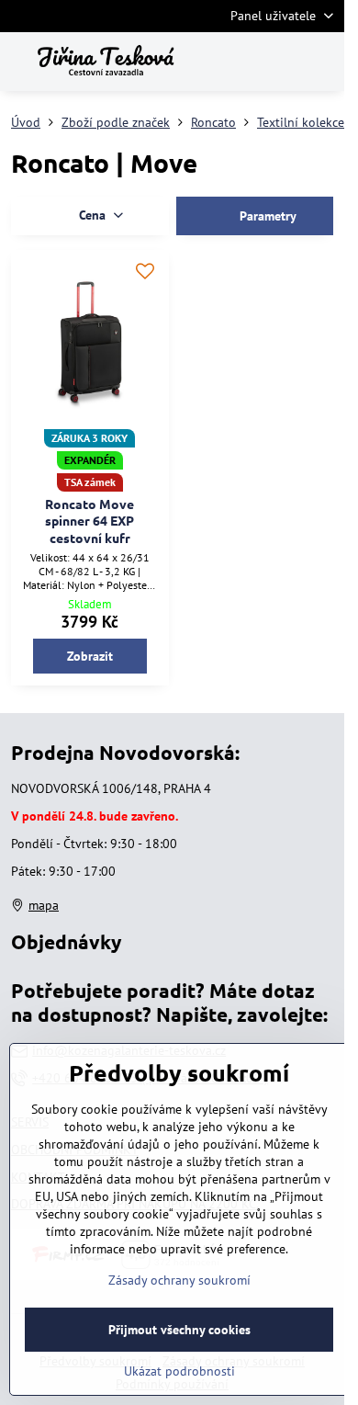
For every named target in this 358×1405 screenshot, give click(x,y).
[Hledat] (234, 61)
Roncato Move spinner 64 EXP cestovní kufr (89, 520)
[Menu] (322, 61)
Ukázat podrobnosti (179, 1371)
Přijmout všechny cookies (179, 1329)
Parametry (266, 216)
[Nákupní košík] (278, 61)
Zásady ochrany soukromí (179, 1280)
